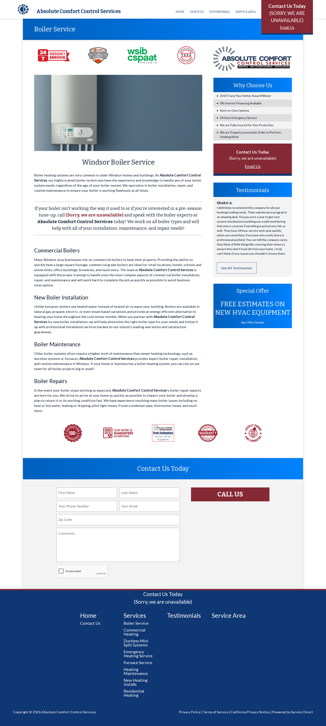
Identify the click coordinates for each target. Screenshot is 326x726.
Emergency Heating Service (138, 653)
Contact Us (90, 623)
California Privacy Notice (250, 712)
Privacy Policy (190, 712)
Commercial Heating (134, 631)
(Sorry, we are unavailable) (94, 215)
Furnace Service (138, 662)
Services (197, 12)
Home (180, 12)
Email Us (287, 27)
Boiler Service (136, 623)
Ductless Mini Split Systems (136, 642)
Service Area (245, 12)
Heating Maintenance (136, 671)
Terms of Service (215, 712)
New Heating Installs (136, 682)
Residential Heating (134, 693)
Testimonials (219, 12)
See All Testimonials (236, 268)
